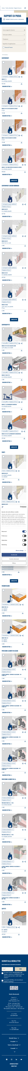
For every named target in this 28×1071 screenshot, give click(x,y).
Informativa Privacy (14, 1064)
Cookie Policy (14, 1066)
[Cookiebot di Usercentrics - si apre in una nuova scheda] (20, 507)
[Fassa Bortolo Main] (14, 987)
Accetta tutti (14, 554)
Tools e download (9, 8)
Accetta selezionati (14, 559)
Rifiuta (14, 563)
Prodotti (13, 1041)
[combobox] (14, 35)
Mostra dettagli (19, 550)
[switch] (24, 536)
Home (3, 8)
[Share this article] (25, 8)
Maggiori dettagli (6, 86)
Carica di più (14, 180)
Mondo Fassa (13, 1038)
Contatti (13, 1048)
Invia (20, 969)
